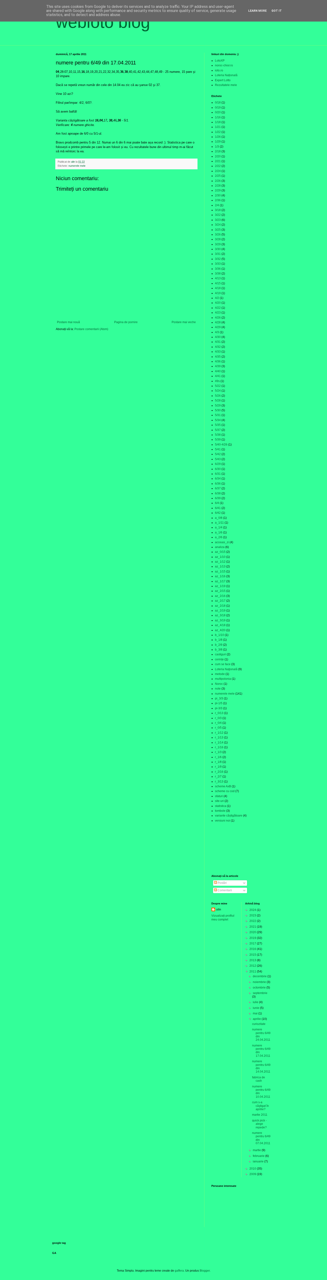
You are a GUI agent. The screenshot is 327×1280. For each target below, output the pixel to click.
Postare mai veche (184, 322)
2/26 (218, 181)
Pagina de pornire (126, 322)
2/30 (218, 195)
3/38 (218, 273)
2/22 (218, 166)
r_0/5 (218, 727)
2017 (253, 943)
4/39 (218, 366)
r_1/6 (218, 757)
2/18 (218, 151)
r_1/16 (219, 747)
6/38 (218, 493)
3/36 (218, 268)
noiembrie (260, 982)
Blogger (205, 1270)
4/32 (218, 347)
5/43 (218, 459)
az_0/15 (220, 552)
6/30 (218, 469)
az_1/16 (220, 576)
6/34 (218, 478)
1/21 (218, 127)
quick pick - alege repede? (259, 1124)
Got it (276, 10)
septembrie (260, 993)
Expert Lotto (223, 80)
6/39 (218, 498)
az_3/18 (220, 615)
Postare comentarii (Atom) (91, 329)
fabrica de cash (258, 1079)
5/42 (218, 454)
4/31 (218, 341)
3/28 (218, 239)
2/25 (218, 175)
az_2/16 (220, 596)
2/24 (218, 171)
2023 (253, 915)
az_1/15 (220, 571)
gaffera (179, 1270)
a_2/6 (218, 537)
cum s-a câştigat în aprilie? (260, 1106)
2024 (253, 910)
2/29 (218, 190)
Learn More (257, 10)
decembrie (260, 976)
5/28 (218, 400)
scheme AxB (223, 786)
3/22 (218, 215)
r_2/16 (219, 771)
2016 (253, 949)
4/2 (217, 298)
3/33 (218, 263)
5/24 (218, 390)
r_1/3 (218, 752)
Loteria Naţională (226, 669)
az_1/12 (220, 561)
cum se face (223, 664)
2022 (253, 921)
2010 (253, 1168)
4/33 (218, 351)
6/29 (218, 464)
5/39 (218, 439)
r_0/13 (219, 713)
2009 (253, 1174)
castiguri (220, 654)
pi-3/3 (218, 708)
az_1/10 (220, 557)
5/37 (218, 430)
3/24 (218, 224)
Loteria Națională (226, 75)
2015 (253, 954)
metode (220, 674)
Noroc (219, 684)
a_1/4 (218, 527)
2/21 (218, 161)
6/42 (218, 512)
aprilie (257, 1019)
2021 (253, 926)
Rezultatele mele (226, 85)
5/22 (218, 386)
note (218, 688)
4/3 (217, 332)
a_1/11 (219, 522)
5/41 (218, 449)
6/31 (218, 473)
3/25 (218, 229)
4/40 (218, 371)
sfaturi (219, 796)
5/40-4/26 (221, 444)
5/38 (218, 434)
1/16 (218, 117)
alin (218, 909)
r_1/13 (219, 737)
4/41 (218, 376)
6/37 (218, 488)
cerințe (219, 659)
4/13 (218, 278)
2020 (253, 932)
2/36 (218, 200)
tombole (220, 810)
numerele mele (76, 165)
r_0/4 (218, 723)
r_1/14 (219, 742)
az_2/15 (220, 591)
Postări (222, 883)
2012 (253, 965)
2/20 (218, 156)
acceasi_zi (222, 542)
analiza (220, 547)
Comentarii (224, 890)
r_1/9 (218, 766)
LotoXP (220, 60)
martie (257, 1150)
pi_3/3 (219, 698)
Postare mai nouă (68, 322)
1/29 (218, 141)
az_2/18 (220, 605)
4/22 (218, 307)
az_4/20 (220, 630)
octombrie (259, 987)
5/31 (218, 415)
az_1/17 (220, 581)
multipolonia (223, 678)
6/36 (218, 483)
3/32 (218, 259)
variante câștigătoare (228, 815)
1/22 (218, 132)
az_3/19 (220, 620)
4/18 (218, 288)
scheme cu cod (225, 791)
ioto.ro (219, 70)
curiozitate (258, 1024)
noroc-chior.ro (224, 65)
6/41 (218, 508)
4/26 (218, 317)
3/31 (218, 254)
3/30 (218, 249)
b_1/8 (218, 639)
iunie (256, 1008)
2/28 (218, 185)
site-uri (219, 801)
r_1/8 (218, 762)
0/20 (218, 112)
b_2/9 (218, 644)
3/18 (218, 210)
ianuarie (258, 1161)
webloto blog (103, 22)
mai (255, 1013)
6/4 (217, 503)
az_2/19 (220, 610)
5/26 (218, 395)
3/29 (218, 244)
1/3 (217, 146)
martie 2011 (259, 1114)
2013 (253, 960)
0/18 (218, 102)
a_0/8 (218, 518)
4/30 (218, 337)
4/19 (218, 293)
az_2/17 (220, 600)
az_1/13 (220, 566)
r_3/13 (219, 781)
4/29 (218, 327)
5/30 (218, 410)
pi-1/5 (218, 703)
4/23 (218, 312)
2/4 (217, 205)
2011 (253, 971)
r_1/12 (219, 732)
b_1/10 (219, 635)
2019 (253, 938)
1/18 (218, 122)
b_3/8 (218, 649)
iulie (256, 1002)
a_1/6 (218, 532)
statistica (220, 806)
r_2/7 (218, 776)
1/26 (218, 136)
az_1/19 (220, 586)
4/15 (218, 283)
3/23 (218, 220)
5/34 (218, 420)
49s (217, 381)
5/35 (218, 425)
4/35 (218, 356)
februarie (259, 1156)
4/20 (218, 302)
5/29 (218, 405)
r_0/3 (218, 718)
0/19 (218, 107)
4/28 (218, 322)
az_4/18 (220, 625)
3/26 (218, 234)
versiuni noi (222, 820)
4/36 (218, 361)
